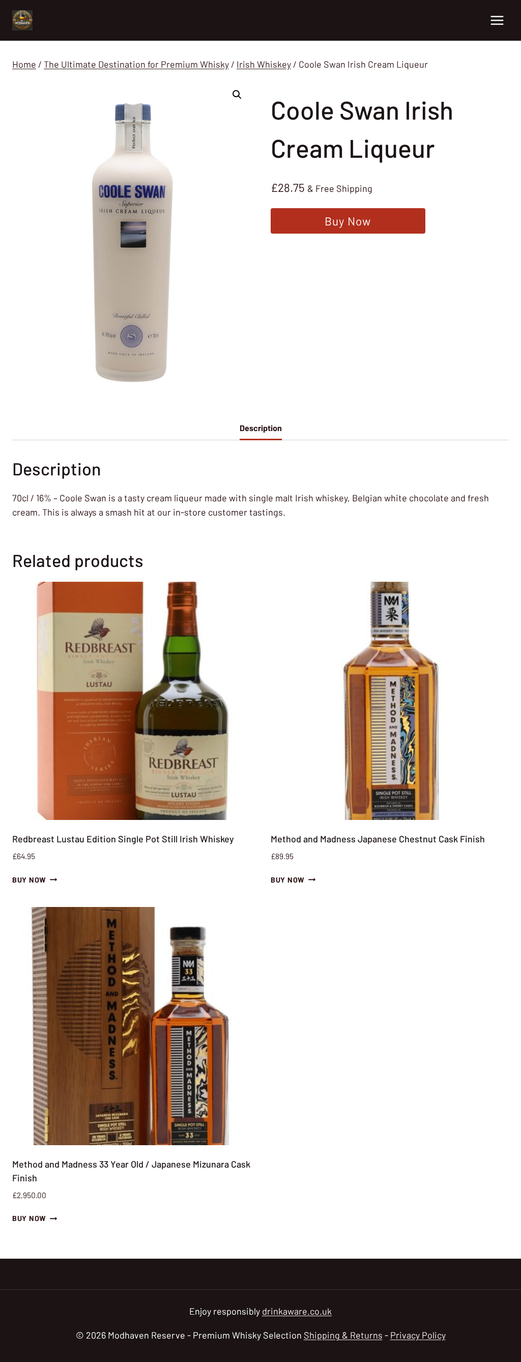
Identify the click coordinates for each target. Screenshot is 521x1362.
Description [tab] (261, 428)
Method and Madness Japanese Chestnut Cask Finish (378, 838)
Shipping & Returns (343, 1335)
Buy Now (348, 221)
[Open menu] (497, 20)
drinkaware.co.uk (297, 1311)
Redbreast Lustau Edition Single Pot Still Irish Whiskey (123, 838)
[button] (237, 95)
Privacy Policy (418, 1335)
